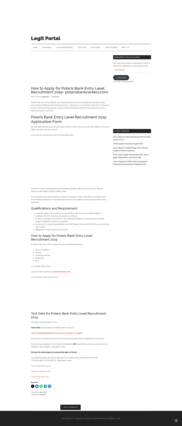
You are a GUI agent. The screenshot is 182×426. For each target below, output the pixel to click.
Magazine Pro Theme (83, 418)
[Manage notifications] (176, 420)
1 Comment (55, 97)
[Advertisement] (91, 14)
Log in (118, 418)
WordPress (111, 418)
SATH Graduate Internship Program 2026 (128, 144)
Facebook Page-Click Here (41, 371)
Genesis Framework (99, 418)
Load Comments (70, 407)
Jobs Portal (42, 392)
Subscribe (121, 78)
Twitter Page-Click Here (40, 377)
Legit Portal (45, 38)
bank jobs (43, 394)
